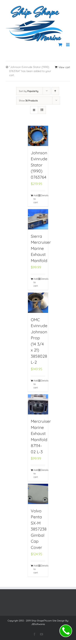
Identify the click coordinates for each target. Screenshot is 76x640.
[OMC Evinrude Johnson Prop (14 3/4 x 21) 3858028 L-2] (38, 303)
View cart (64, 67)
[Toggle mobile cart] (60, 44)
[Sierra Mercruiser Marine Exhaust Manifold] (38, 219)
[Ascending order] (55, 91)
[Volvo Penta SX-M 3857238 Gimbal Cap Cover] (38, 494)
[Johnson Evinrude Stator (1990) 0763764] (38, 136)
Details (43, 195)
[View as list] (42, 110)
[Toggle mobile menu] (68, 44)
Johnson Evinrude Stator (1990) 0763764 (39, 165)
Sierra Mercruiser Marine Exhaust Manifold (41, 248)
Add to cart (36, 199)
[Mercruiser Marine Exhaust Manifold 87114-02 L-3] (38, 404)
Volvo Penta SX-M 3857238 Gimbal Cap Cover (39, 529)
